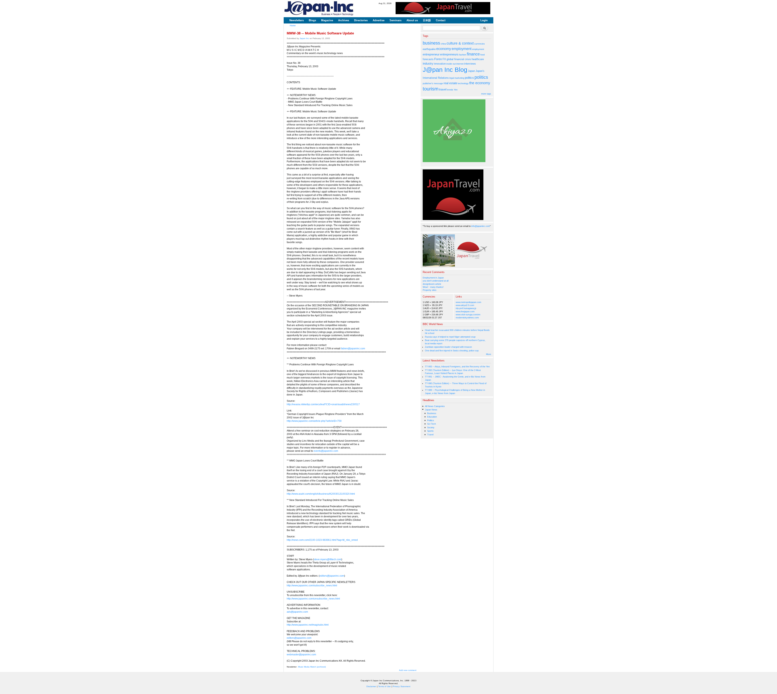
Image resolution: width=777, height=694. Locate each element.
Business (431, 413)
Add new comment (407, 670)
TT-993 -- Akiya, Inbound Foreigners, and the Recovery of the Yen (457, 366)
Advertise (378, 20)
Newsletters (296, 20)
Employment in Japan (433, 277)
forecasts (428, 59)
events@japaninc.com (326, 451)
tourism (430, 88)
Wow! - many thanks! (433, 287)
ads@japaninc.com (297, 611)
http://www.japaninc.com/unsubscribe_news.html (313, 598)
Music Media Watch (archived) (312, 667)
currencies (479, 44)
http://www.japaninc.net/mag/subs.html (308, 624)
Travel (430, 434)
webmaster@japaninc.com (301, 654)
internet (460, 64)
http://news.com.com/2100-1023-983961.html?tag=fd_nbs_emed (322, 540)
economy (443, 49)
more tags (486, 93)
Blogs (312, 20)
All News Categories (435, 406)
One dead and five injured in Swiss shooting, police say (452, 350)
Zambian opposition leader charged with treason (448, 347)
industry (428, 63)
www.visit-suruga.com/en (468, 314)
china (443, 44)
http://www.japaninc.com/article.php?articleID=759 (314, 421)
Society (430, 427)
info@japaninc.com (480, 226)
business (431, 43)
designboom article (432, 284)
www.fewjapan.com (465, 311)
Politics (430, 420)
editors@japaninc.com (332, 575)
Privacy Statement (401, 686)
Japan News (431, 409)
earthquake (429, 49)
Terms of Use (384, 686)
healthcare (478, 59)
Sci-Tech (431, 424)
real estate (450, 83)
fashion (462, 54)
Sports (430, 431)
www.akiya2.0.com (465, 305)
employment (461, 49)
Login (484, 20)
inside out (451, 64)
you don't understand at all (435, 281)
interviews (470, 63)
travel (442, 89)
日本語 (427, 20)
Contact (440, 20)
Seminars (395, 20)
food (482, 54)
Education (432, 417)
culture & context (460, 43)
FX (444, 59)
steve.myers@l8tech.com (327, 559)
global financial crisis (459, 59)
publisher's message (433, 83)
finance (473, 54)
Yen (455, 89)
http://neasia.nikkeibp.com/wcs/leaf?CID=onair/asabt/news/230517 (323, 404)
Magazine (327, 20)
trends (450, 89)
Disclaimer (371, 686)
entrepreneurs (449, 54)
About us (412, 20)
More (488, 354)
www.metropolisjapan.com (468, 302)
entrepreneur (431, 54)
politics (469, 77)
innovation (440, 63)
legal (451, 78)
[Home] (319, 8)
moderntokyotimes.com (467, 317)
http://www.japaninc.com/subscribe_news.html (312, 585)
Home (293, 25)
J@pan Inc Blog (445, 69)
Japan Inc (304, 38)
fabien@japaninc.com (353, 348)
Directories (361, 20)
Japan (471, 70)
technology (463, 83)
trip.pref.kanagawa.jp (466, 308)
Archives (343, 20)
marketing (459, 78)
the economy (479, 83)
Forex (438, 59)
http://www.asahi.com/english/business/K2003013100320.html (321, 493)
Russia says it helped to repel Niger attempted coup (450, 337)
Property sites (429, 290)
